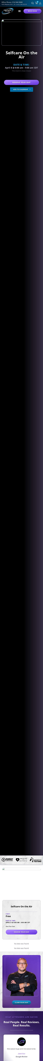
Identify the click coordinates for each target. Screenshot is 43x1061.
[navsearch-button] (32, 3)
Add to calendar (20, 89)
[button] (19, 11)
